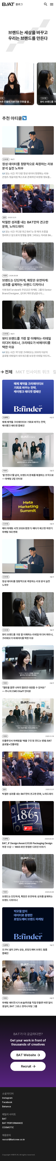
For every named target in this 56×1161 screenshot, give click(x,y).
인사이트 (5, 159)
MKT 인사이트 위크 (32, 371)
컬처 (4, 217)
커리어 (5, 276)
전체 (8, 371)
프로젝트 (5, 417)
